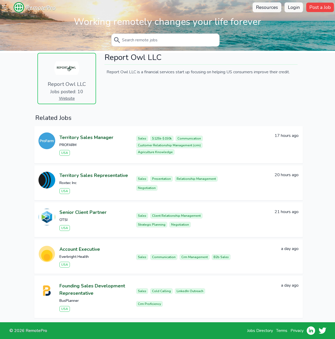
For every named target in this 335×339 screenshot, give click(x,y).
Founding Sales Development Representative (92, 289)
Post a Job (320, 7)
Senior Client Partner (83, 212)
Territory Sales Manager (86, 137)
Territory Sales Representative (93, 175)
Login (294, 7)
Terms (281, 331)
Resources (267, 7)
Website (67, 98)
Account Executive (79, 249)
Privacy (297, 331)
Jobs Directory (260, 331)
